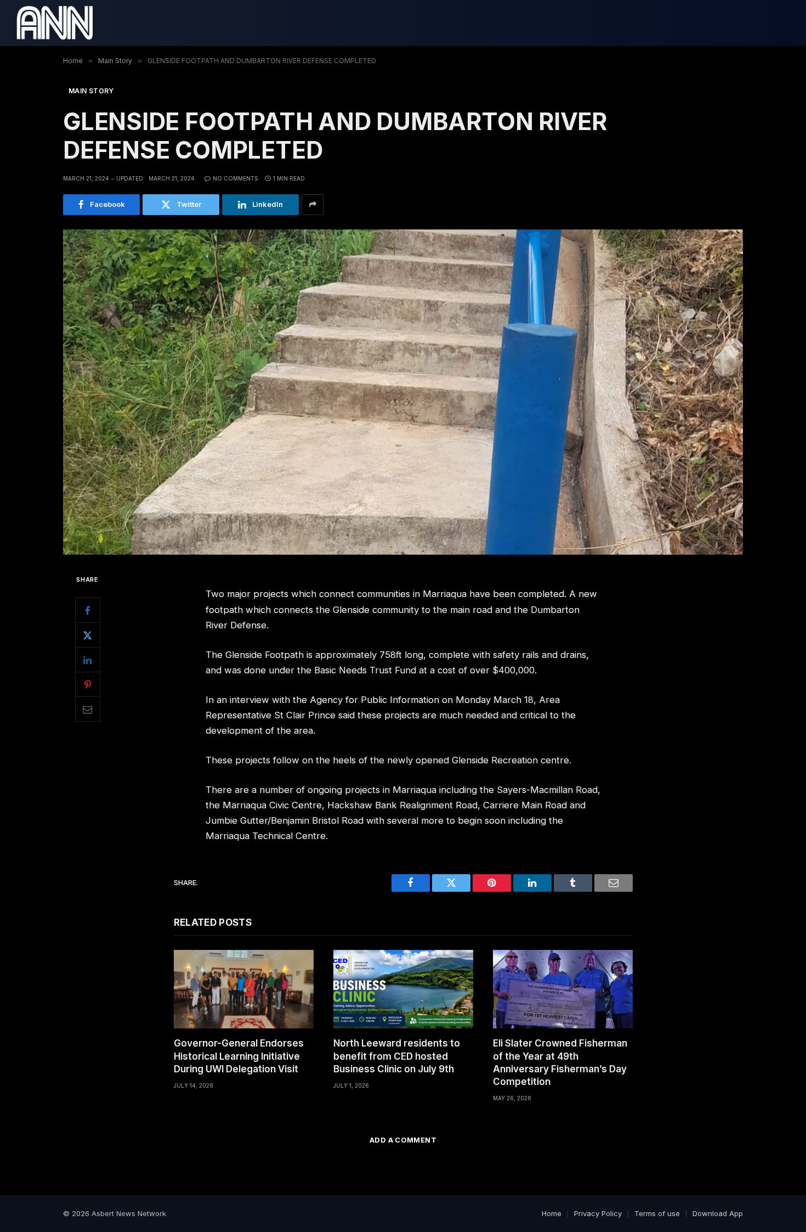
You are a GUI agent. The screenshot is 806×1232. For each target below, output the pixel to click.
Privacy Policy (598, 1213)
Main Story (91, 91)
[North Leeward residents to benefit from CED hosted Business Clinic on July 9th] (403, 989)
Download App (718, 1213)
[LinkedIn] (87, 659)
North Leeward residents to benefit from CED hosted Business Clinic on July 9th (396, 1056)
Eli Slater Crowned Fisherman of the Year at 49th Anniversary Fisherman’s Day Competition (560, 1062)
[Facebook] (87, 610)
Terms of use (657, 1213)
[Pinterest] (87, 684)
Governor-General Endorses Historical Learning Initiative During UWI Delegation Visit (239, 1056)
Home (551, 1213)
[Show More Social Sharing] (312, 204)
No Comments (235, 178)
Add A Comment (403, 1139)
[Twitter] (87, 635)
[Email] (87, 709)
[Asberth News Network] (54, 23)
